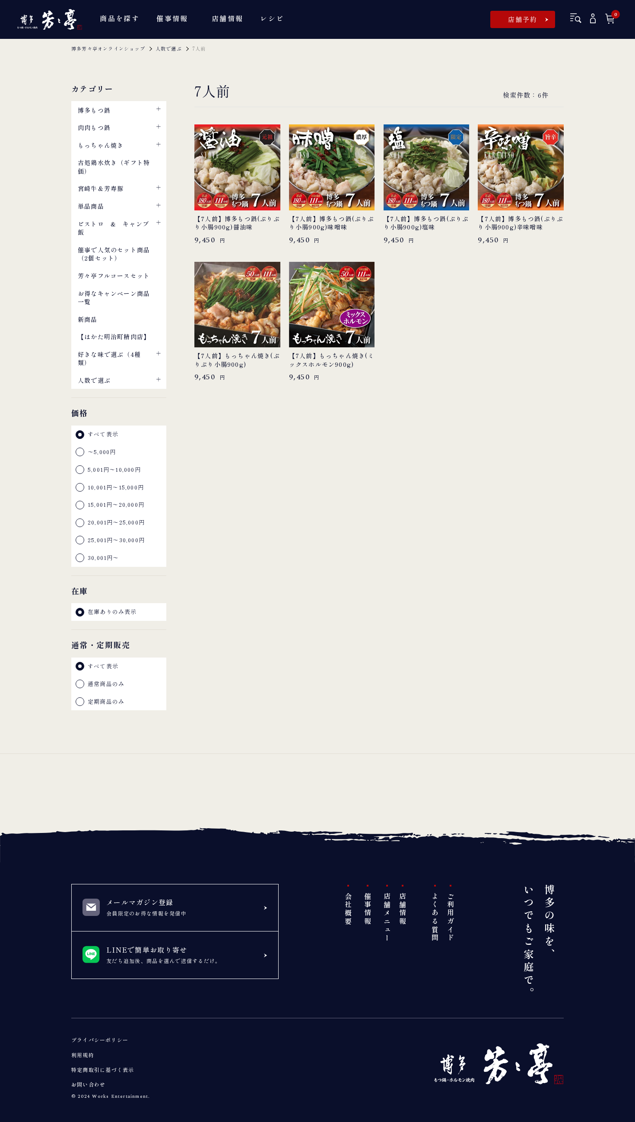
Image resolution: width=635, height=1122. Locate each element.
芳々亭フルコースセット (114, 275)
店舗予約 (523, 19)
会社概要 (348, 909)
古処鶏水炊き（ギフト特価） (114, 166)
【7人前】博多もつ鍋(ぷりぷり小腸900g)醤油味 (237, 223)
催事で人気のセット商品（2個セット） (114, 254)
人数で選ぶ (169, 48)
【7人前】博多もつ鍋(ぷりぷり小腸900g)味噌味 (332, 223)
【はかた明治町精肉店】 (114, 336)
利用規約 (82, 1054)
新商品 (88, 319)
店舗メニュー (387, 917)
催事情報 (367, 909)
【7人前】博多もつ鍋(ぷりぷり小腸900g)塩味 (426, 223)
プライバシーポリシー (99, 1039)
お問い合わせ (88, 1084)
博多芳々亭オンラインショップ (108, 48)
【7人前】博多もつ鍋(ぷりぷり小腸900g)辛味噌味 (520, 223)
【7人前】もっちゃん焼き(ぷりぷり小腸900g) (237, 360)
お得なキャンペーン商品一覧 (114, 297)
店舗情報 (402, 909)
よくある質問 (435, 917)
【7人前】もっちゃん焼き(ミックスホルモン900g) (332, 360)
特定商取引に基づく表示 (102, 1069)
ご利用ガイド (450, 917)
